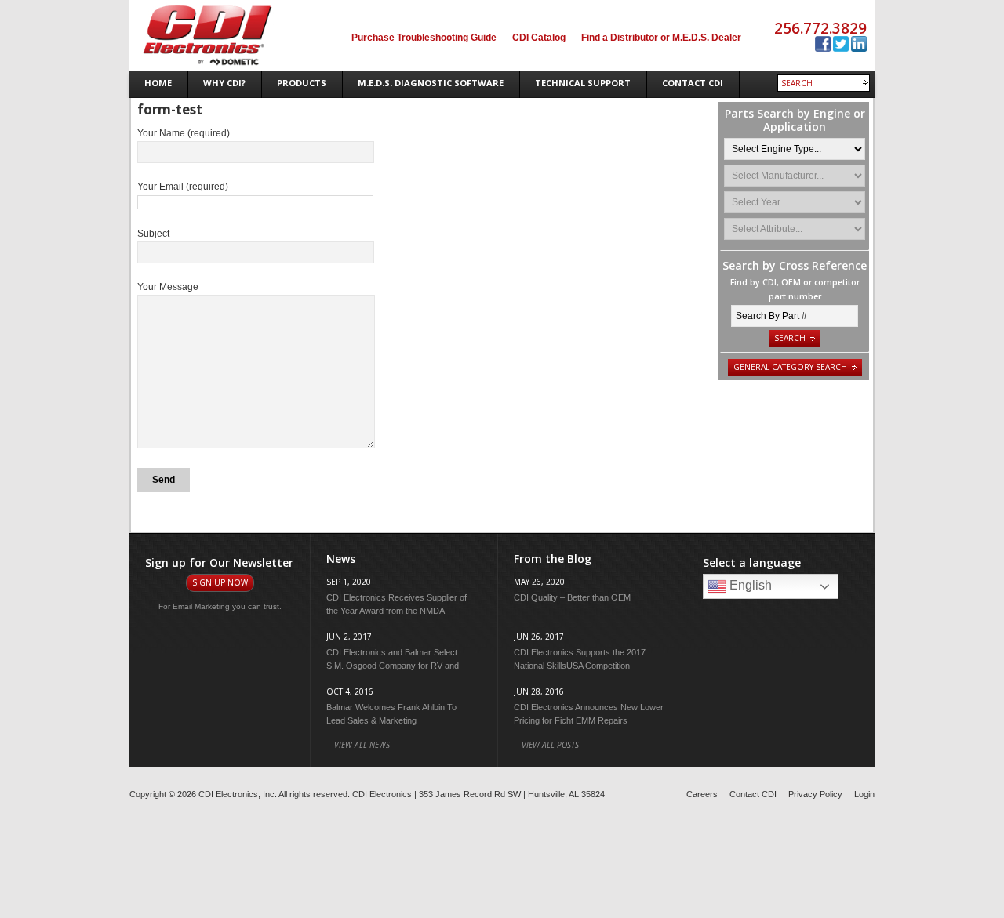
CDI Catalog (539, 37)
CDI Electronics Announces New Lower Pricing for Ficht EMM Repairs (589, 713)
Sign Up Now (220, 582)
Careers (702, 794)
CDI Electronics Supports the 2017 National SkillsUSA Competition (580, 659)
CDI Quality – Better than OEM (572, 597)
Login (864, 794)
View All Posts (550, 744)
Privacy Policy (815, 794)
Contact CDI (753, 794)
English (749, 585)
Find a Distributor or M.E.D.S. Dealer (661, 37)
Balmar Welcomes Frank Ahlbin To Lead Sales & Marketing (391, 713)
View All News (362, 744)
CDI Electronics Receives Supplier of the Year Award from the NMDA (396, 604)
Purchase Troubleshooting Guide (424, 37)
